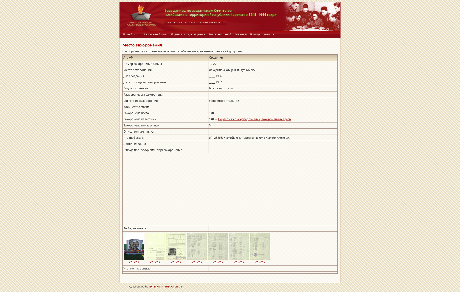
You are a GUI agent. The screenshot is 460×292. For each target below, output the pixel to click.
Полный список (132, 34)
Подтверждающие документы (188, 34)
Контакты (269, 34)
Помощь (255, 34)
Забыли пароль (187, 22)
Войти (171, 22)
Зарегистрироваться (211, 22)
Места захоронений (220, 34)
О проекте (241, 34)
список (134, 262)
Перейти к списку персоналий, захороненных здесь (254, 119)
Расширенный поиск (156, 34)
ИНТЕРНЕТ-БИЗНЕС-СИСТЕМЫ (166, 286)
